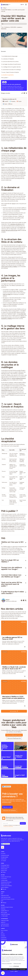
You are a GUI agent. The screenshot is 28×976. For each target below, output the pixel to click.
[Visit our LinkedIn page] (12, 971)
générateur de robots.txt (15, 224)
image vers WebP (7, 294)
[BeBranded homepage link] (1, 7)
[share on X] (26, 93)
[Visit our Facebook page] (16, 971)
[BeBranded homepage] (6, 836)
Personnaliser (14, 969)
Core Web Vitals (22, 313)
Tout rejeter (5, 969)
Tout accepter (22, 969)
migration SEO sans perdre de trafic (9, 230)
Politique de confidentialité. (8, 826)
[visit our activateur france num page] (2, 847)
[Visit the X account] (25, 600)
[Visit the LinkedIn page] (23, 600)
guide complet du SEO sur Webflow (9, 266)
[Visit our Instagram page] (15, 971)
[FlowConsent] (16, 966)
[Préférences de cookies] (3, 973)
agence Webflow (13, 120)
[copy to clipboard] (22, 93)
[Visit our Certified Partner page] (14, 786)
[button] (7, 4)
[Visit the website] (21, 600)
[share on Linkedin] (24, 93)
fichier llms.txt (11, 393)
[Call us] (11, 971)
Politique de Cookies (17, 963)
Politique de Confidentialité (7, 963)
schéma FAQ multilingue (6, 390)
